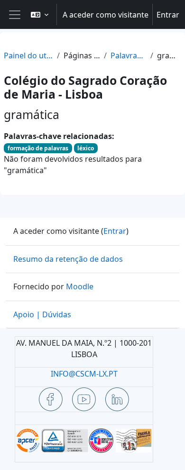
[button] (40, 14)
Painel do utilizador (28, 55)
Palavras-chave (129, 55)
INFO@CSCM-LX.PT (84, 374)
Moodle (79, 286)
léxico (85, 148)
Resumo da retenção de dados (68, 259)
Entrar (168, 14)
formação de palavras (38, 148)
